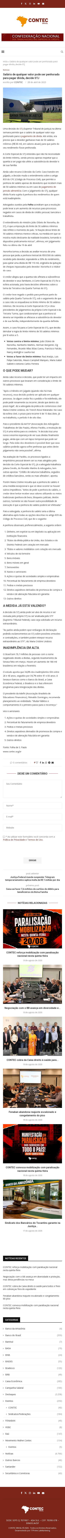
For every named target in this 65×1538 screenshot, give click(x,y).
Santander (33, 1466)
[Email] (43, 3)
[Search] (61, 51)
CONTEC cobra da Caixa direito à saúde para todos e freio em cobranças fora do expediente (31, 1288)
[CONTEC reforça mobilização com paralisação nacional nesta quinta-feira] (32, 928)
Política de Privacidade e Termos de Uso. (23, 839)
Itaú (33, 1433)
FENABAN (33, 1420)
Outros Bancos (33, 1460)
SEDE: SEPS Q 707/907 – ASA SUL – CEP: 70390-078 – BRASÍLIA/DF (32, 1522)
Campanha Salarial (33, 1387)
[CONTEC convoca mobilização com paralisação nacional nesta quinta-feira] (32, 1143)
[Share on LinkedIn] (43, 762)
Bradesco (33, 1368)
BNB (33, 1355)
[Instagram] (30, 3)
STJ (21, 128)
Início (5, 61)
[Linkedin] (34, 3)
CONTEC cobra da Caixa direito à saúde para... (32, 1060)
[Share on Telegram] (49, 762)
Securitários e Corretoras (33, 1473)
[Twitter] (26, 3)
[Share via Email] (53, 762)
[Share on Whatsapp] (46, 762)
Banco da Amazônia (33, 1328)
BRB (33, 1374)
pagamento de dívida (31, 136)
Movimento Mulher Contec (33, 1440)
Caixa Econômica (33, 1381)
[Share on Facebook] (40, 762)
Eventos (33, 1400)
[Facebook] (21, 3)
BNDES (33, 1361)
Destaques (33, 1394)
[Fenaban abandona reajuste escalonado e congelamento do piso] (32, 1088)
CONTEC (18, 82)
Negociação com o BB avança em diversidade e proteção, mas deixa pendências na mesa (31, 1278)
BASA (33, 1348)
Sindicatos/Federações (35, 1414)
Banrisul (33, 1341)
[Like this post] (37, 762)
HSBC (33, 1427)
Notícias (33, 1453)
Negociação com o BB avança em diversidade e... (32, 1008)
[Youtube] (39, 3)
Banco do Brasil (33, 1335)
